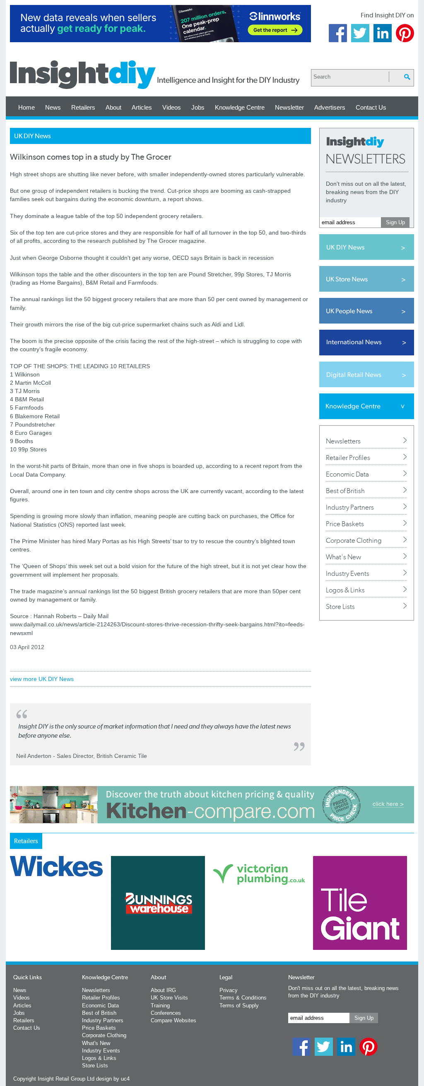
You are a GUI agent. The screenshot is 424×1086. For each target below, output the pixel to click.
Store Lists (340, 606)
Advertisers (329, 107)
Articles (142, 107)
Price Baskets (345, 524)
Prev (14, 924)
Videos (171, 107)
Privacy (228, 990)
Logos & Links (345, 590)
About (113, 107)
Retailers (83, 107)
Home (26, 107)
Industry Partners (350, 507)
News (53, 107)
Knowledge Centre (240, 107)
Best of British (345, 491)
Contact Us (371, 107)
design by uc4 (113, 1079)
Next (245, 924)
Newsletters (343, 441)
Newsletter (289, 107)
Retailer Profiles (348, 457)
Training (160, 1005)
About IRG (163, 990)
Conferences (166, 1013)
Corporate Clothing (354, 540)
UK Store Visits (169, 998)
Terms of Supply (239, 1005)
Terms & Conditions (243, 998)
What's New (343, 557)
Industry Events (347, 573)
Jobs (198, 107)
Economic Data (347, 474)
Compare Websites (173, 1020)
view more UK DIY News (42, 679)
